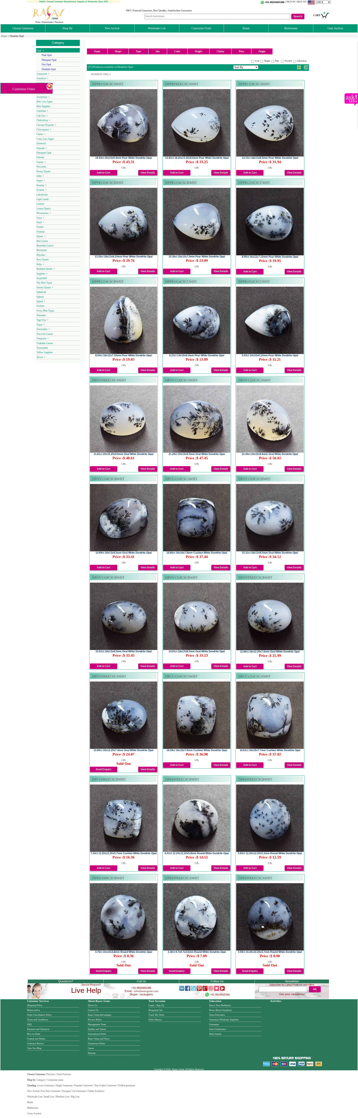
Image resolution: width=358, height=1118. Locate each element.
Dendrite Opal (49, 69)
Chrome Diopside (45, 125)
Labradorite (42, 194)
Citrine (39, 134)
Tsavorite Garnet (44, 333)
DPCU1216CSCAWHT (181, 479)
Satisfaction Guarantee (180, 10)
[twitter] (193, 990)
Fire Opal (46, 64)
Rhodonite (41, 250)
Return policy (33, 1010)
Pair (277, 60)
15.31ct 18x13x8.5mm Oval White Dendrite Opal (270, 552)
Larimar (40, 203)
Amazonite (41, 73)
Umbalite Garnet (44, 343)
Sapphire (40, 273)
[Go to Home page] (49, 22)
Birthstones (290, 28)
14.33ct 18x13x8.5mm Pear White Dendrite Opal (270, 157)
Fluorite (40, 157)
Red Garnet (42, 241)
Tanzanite (41, 315)
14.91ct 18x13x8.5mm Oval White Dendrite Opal (197, 651)
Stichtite (40, 305)
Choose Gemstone (22, 28)
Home (4, 36)
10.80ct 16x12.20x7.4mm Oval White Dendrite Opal (123, 750)
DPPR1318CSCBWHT (108, 183)
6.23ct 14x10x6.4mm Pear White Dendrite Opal (196, 355)
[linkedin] (181, 990)
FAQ (29, 1024)
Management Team (97, 1024)
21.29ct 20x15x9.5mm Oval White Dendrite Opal (197, 454)
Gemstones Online (96, 1043)
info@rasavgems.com (146, 991)
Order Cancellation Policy (39, 1015)
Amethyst (41, 78)
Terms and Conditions (37, 1019)
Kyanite (40, 189)
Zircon (39, 357)
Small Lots (49, 1096)
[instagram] (210, 990)
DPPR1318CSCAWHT (254, 84)
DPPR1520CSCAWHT (108, 84)
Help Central (215, 1034)
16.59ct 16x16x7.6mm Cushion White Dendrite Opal (197, 750)
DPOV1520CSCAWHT (181, 380)
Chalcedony (42, 120)
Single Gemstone (64, 1085)
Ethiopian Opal (49, 59)
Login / (152, 1005)
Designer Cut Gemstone (74, 1091)
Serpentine (41, 278)
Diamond (41, 143)
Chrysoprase (42, 129)
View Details (147, 172)
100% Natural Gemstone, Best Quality (146, 10)
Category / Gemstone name (50, 1079)
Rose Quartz (42, 259)
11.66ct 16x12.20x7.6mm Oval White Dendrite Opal (270, 651)
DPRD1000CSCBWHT (108, 878)
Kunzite (40, 185)
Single (267, 60)
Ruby (39, 264)
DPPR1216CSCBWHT (181, 183)
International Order (97, 1034)
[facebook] (187, 990)
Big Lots (75, 1096)
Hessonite (41, 166)
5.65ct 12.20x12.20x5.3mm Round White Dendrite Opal (270, 853)
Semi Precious (64, 1074)
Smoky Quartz (43, 287)
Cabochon (302, 60)
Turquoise (41, 338)
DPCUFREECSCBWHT (109, 779)
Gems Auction (34, 1113)
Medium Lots (62, 1096)
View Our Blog (34, 1048)
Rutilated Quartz (44, 268)
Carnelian (41, 110)
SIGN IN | (291, 1)
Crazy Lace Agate (45, 138)
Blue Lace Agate (44, 101)
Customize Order (201, 28)
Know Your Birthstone (220, 1005)
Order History (155, 1019)
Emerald (40, 148)
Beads (246, 28)
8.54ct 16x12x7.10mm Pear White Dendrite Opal (123, 355)
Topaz (39, 324)
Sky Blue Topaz (44, 282)
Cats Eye (40, 115)
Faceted (288, 60)
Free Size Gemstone (50, 1091)
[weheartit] (216, 990)
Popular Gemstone (83, 1085)
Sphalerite (41, 292)
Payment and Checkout (38, 1029)
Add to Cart (103, 172)
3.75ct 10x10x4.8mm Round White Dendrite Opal (123, 952)
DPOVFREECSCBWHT (255, 578)
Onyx (39, 217)
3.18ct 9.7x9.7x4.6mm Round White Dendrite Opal (197, 952)
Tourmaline (41, 329)
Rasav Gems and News (98, 1038)
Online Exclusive (96, 1091)
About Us (92, 1005)
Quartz (39, 236)
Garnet (39, 162)
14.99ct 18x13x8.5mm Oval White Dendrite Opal (124, 552)
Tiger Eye (41, 320)
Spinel (39, 301)
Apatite (40, 87)
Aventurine (41, 97)
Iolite (38, 176)
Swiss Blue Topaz (45, 310)
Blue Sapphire (43, 106)
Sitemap (92, 1053)
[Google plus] (205, 990)
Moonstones (42, 213)
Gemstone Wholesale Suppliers (224, 1019)
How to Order (33, 1034)
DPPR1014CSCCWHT (181, 281)
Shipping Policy (34, 1005)
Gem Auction (335, 28)
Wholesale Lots (157, 28)
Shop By (67, 28)
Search (298, 16)
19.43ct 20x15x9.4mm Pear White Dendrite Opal (123, 157)
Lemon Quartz (43, 208)
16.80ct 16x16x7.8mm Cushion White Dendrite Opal (197, 552)
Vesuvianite (42, 347)
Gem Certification (217, 1029)
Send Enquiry (103, 769)
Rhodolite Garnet (44, 245)
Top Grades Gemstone (105, 1085)
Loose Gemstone (45, 1085)
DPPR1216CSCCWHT (254, 183)
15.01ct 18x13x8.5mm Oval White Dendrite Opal (124, 651)
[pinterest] (199, 990)
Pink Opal (47, 55)
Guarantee (214, 1024)
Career (91, 1048)
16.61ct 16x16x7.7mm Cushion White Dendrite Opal (270, 750)
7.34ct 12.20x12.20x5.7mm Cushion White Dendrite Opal (124, 853)
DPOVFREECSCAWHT (109, 380)
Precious (50, 1074)
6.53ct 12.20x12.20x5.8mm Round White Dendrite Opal (197, 853)
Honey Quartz (43, 171)
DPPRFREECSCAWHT (181, 84)
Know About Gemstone (220, 1010)
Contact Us (93, 1010)
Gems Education (217, 1015)
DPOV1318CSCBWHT (108, 479)
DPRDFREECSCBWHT (182, 779)
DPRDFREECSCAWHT (182, 878)
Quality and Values (97, 1029)
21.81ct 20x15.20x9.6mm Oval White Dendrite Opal (123, 454)
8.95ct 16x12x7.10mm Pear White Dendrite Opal (270, 256)
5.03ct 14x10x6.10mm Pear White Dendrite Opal (270, 355)
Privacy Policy (95, 1019)
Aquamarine (42, 92)
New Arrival (112, 28)
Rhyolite (40, 254)
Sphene (40, 296)
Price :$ (123, 162)
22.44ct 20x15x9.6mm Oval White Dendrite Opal (270, 454)
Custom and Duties (36, 1038)
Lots (257, 60)
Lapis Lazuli (42, 199)
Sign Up (160, 1005)
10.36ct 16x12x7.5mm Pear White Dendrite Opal (197, 256)
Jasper (39, 180)
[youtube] (222, 990)
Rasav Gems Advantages (99, 1015)
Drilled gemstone (126, 1085)
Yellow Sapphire (44, 352)
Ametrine (41, 83)
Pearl (38, 222)
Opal (38, 50)
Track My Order (156, 1015)
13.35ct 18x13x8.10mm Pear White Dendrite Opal (123, 256)
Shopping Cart (155, 1010)
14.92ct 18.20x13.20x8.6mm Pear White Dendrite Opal (197, 157)
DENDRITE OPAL (101, 74)
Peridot (40, 227)
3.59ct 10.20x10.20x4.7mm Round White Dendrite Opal (270, 952)
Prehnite (40, 231)
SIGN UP (301, 1)
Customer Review (35, 1043)
